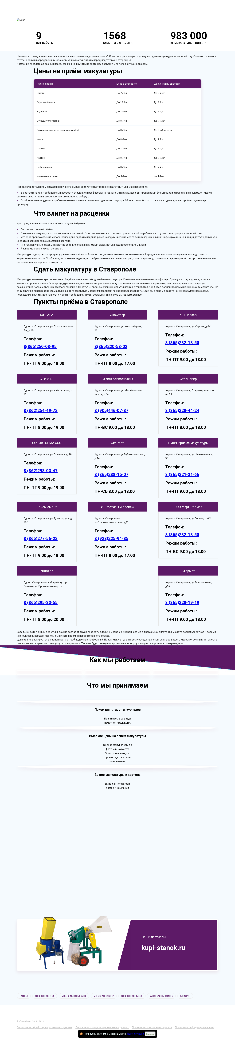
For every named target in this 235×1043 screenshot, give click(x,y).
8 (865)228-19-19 (182, 602)
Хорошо (150, 1034)
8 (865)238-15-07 (111, 474)
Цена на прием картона (161, 996)
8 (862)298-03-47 (41, 470)
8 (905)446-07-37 (111, 410)
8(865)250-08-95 (40, 346)
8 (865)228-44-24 (182, 410)
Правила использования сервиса (152, 1027)
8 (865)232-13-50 (182, 342)
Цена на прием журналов (74, 996)
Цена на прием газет (104, 996)
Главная (24, 996)
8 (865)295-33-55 (41, 602)
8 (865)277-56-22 (41, 538)
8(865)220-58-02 (110, 346)
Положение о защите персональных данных (102, 1027)
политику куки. (135, 1033)
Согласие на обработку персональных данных (44, 1027)
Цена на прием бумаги (131, 996)
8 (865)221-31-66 (182, 474)
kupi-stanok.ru (163, 948)
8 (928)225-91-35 (111, 538)
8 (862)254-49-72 (41, 410)
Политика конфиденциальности (194, 1027)
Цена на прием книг (44, 996)
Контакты (185, 996)
